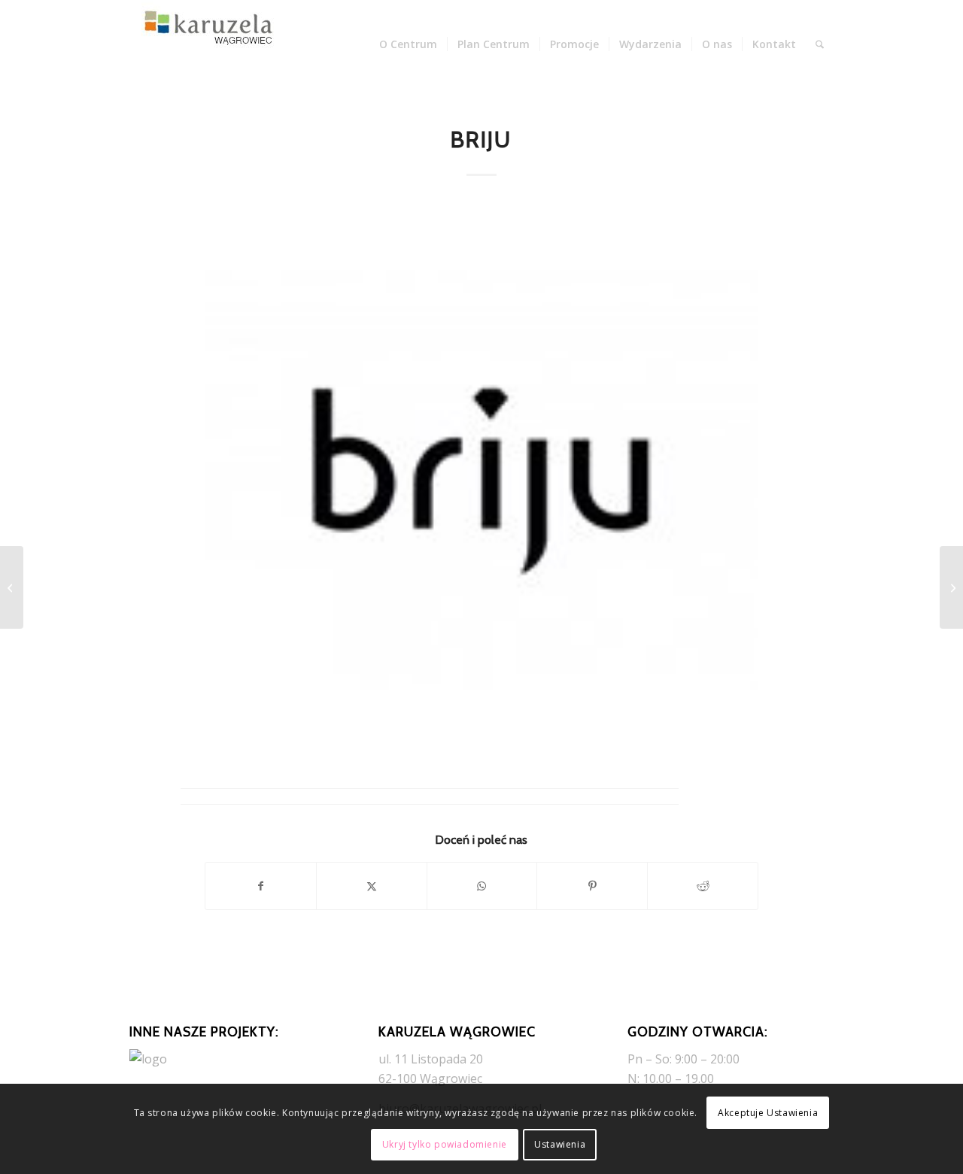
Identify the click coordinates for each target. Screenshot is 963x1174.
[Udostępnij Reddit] (703, 886)
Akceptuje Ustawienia (768, 1112)
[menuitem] (408, 44)
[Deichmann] (951, 587)
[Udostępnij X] (372, 886)
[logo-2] (204, 44)
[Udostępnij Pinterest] (592, 886)
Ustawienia (559, 1144)
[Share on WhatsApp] (482, 886)
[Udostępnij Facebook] (260, 886)
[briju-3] (481, 480)
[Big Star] (11, 587)
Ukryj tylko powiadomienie (444, 1144)
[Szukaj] (820, 44)
